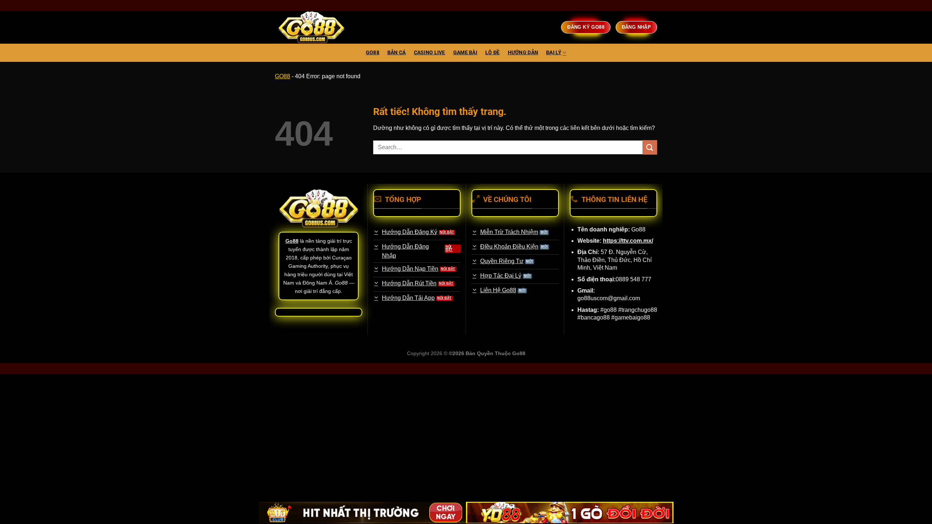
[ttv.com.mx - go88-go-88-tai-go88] (311, 27)
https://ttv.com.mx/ (628, 241)
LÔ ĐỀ (492, 52)
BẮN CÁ (396, 52)
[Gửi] (650, 147)
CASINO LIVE (429, 52)
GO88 (372, 52)
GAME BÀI (465, 52)
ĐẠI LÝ (553, 52)
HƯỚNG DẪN (523, 52)
